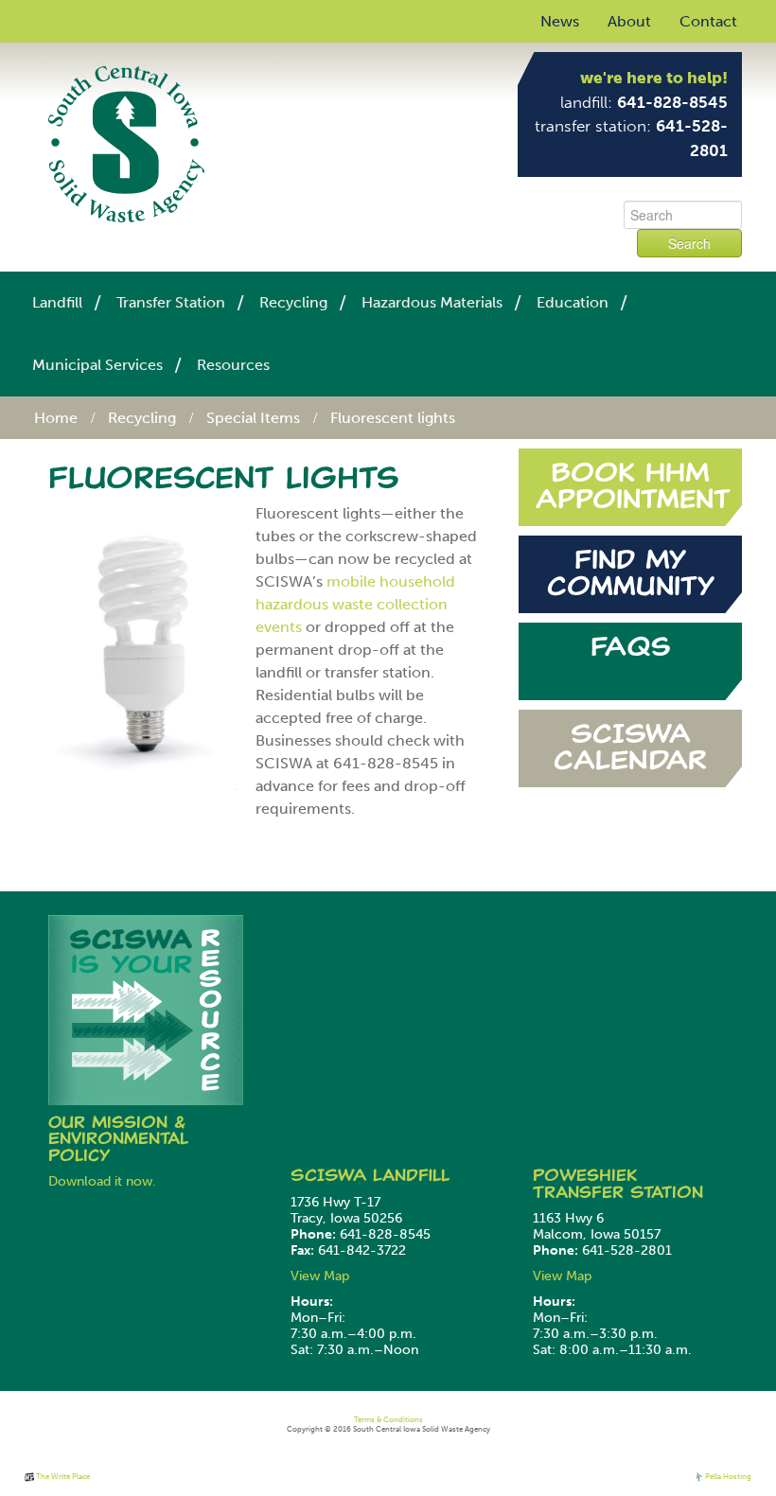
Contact (708, 21)
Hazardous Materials (432, 302)
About (629, 21)
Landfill (57, 302)
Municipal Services (97, 365)
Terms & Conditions (388, 1419)
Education (572, 302)
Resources (233, 365)
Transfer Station (170, 302)
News (559, 21)
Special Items (253, 418)
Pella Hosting (727, 1476)
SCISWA (332, 1175)
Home (56, 418)
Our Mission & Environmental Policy (118, 1139)
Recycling (293, 302)
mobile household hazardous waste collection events (355, 604)
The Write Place (62, 1476)
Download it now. (102, 1181)
